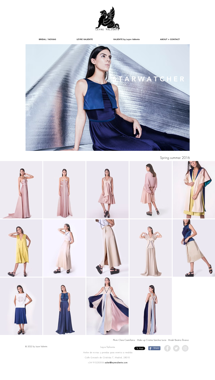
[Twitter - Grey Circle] (176, 348)
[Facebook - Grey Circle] (167, 348)
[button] (108, 97)
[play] (184, 145)
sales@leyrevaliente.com (116, 362)
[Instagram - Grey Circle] (185, 348)
